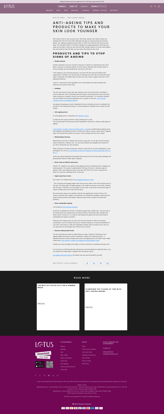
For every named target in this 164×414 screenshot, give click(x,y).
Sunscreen (64, 369)
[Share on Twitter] (94, 263)
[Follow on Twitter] (40, 375)
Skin (59, 10)
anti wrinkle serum (95, 285)
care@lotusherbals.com (110, 354)
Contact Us (106, 348)
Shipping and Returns (89, 355)
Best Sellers (64, 355)
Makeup (74, 10)
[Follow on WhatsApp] (58, 375)
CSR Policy (85, 364)
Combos (85, 10)
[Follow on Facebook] (35, 375)
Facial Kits (64, 361)
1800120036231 (108, 352)
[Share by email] (107, 263)
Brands (49, 10)
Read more (41, 303)
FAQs (83, 346)
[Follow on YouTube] (49, 375)
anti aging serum (76, 18)
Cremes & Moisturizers (68, 366)
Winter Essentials (66, 358)
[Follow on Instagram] (44, 375)
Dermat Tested (100, 10)
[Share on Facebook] (87, 263)
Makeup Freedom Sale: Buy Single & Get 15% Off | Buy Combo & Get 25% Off (82, 1)
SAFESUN (114, 10)
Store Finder (86, 358)
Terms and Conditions (89, 349)
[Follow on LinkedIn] (53, 375)
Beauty (63, 346)
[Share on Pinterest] (100, 263)
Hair (66, 10)
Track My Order (87, 352)
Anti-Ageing (64, 364)
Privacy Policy (86, 361)
